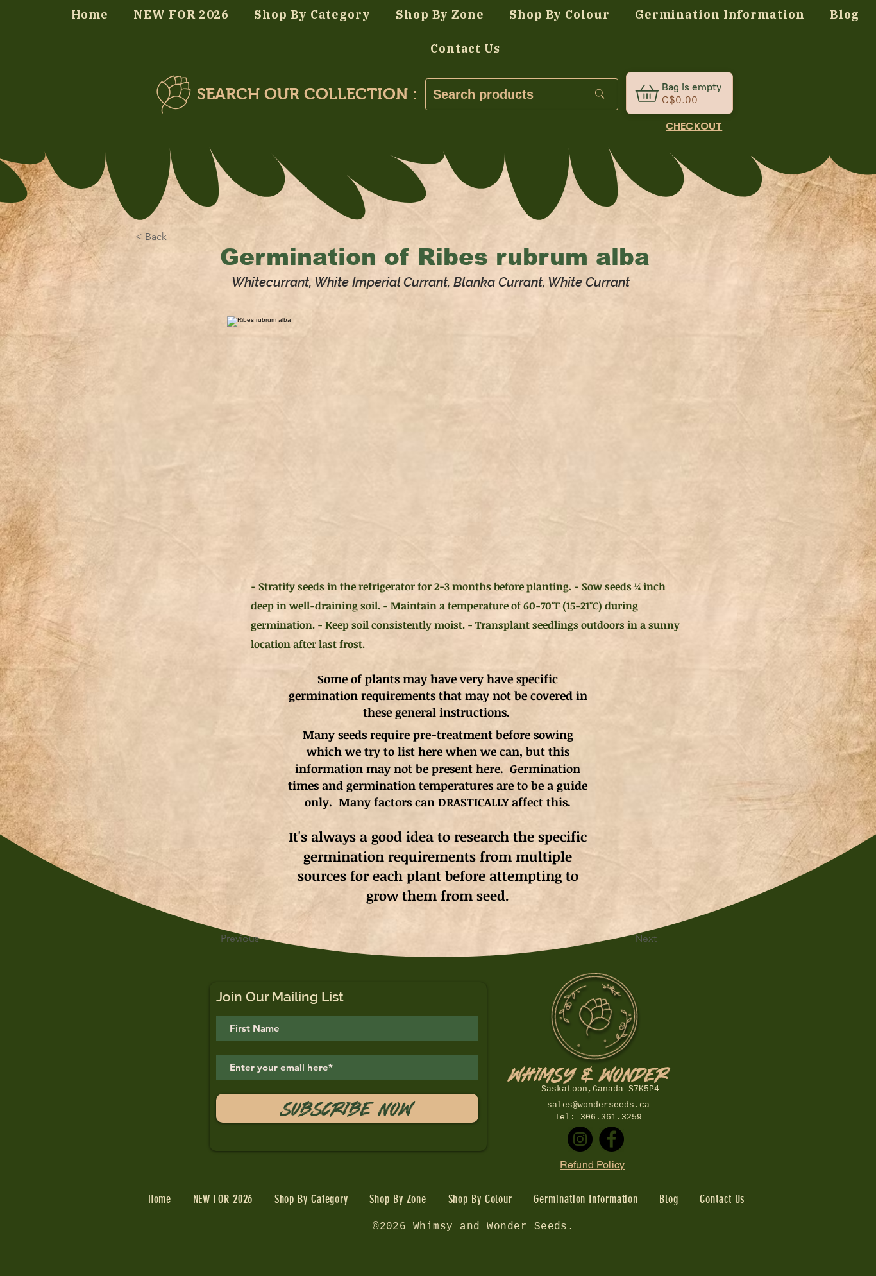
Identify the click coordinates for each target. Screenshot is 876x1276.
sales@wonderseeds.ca (598, 1105)
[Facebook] (611, 1139)
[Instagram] (580, 1139)
